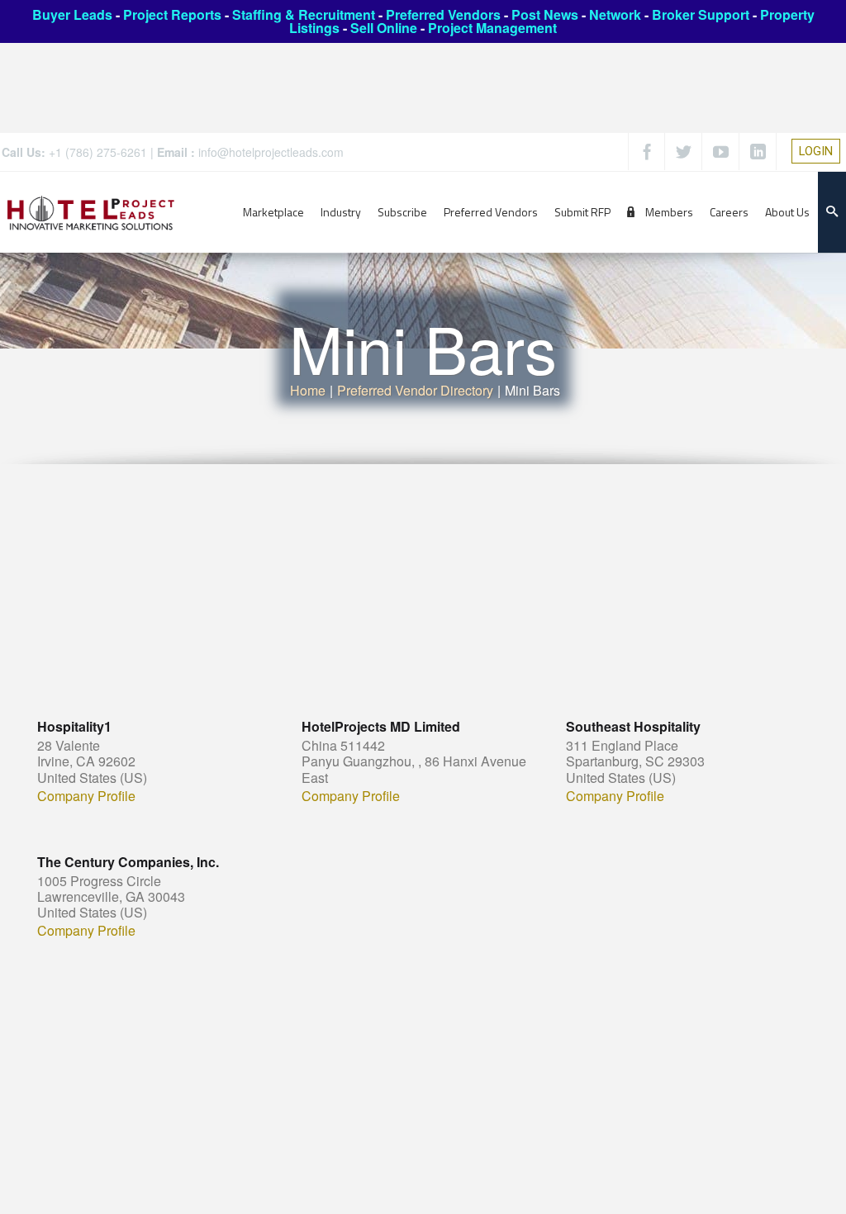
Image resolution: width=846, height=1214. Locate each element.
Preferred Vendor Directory (415, 390)
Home (308, 390)
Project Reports (172, 14)
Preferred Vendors (443, 14)
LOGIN (816, 151)
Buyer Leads (72, 14)
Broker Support (700, 14)
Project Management (492, 27)
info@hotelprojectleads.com (271, 152)
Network (615, 14)
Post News (544, 14)
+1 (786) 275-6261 (98, 152)
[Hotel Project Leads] (91, 211)
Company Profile (86, 796)
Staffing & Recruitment (303, 14)
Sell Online (383, 27)
